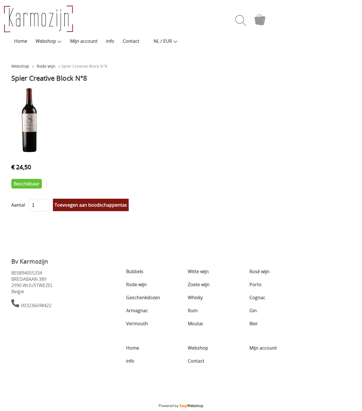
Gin (253, 310)
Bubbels (134, 271)
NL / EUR (163, 41)
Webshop (46, 41)
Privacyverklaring (181, 397)
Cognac (257, 297)
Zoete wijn (199, 284)
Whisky (195, 297)
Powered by (181, 405)
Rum (193, 310)
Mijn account (84, 41)
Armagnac (137, 310)
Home (20, 41)
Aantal (18, 205)
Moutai (195, 323)
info (110, 41)
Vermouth (137, 323)
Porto (255, 284)
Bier (253, 323)
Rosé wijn (259, 271)
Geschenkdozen (143, 297)
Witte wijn (198, 271)
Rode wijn (46, 66)
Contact (131, 41)
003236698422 (36, 305)
